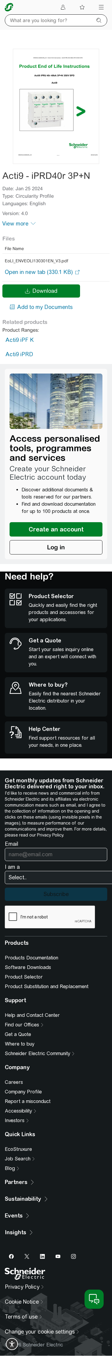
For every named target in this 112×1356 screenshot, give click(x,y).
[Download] (56, 106)
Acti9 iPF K (19, 340)
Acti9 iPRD (19, 354)
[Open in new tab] (39, 272)
